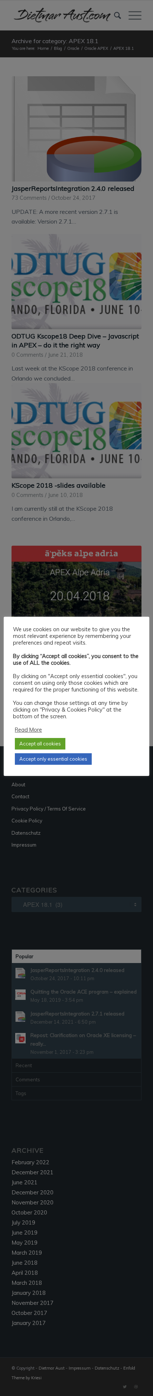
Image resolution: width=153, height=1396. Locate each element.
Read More (28, 729)
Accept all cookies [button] (40, 744)
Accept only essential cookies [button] (53, 759)
